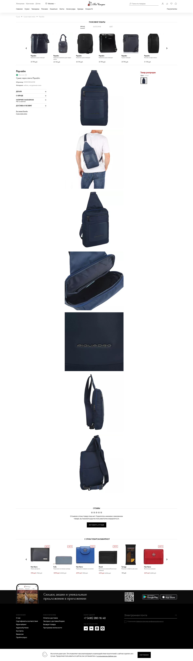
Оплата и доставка (50, 618)
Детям (37, 3)
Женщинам (20, 3)
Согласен (144, 655)
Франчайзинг (21, 624)
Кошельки (53, 9)
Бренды (80, 9)
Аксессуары (70, 9)
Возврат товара (49, 624)
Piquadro (41, 17)
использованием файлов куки (107, 656)
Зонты (61, 9)
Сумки (27, 9)
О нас (18, 618)
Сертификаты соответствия (27, 621)
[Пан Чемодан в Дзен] (97, 628)
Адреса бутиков (22, 628)
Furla (61, 568)
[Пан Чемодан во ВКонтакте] (91, 628)
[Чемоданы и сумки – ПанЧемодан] (96, 3)
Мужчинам (30, 3)
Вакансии (20, 634)
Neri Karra (35, 568)
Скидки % (89, 9)
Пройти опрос (21, 637)
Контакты (20, 631)
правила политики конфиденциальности (149, 621)
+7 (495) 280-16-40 (95, 618)
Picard (107, 568)
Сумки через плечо (29, 17)
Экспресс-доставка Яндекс (54, 621)
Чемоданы (35, 9)
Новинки (19, 9)
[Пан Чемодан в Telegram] (86, 628)
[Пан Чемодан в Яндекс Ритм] (103, 628)
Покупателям (172, 9)
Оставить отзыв (96, 525)
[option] (40, 48)
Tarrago (129, 568)
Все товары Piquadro (22, 111)
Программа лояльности (52, 628)
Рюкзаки (44, 9)
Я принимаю (145, 621)
